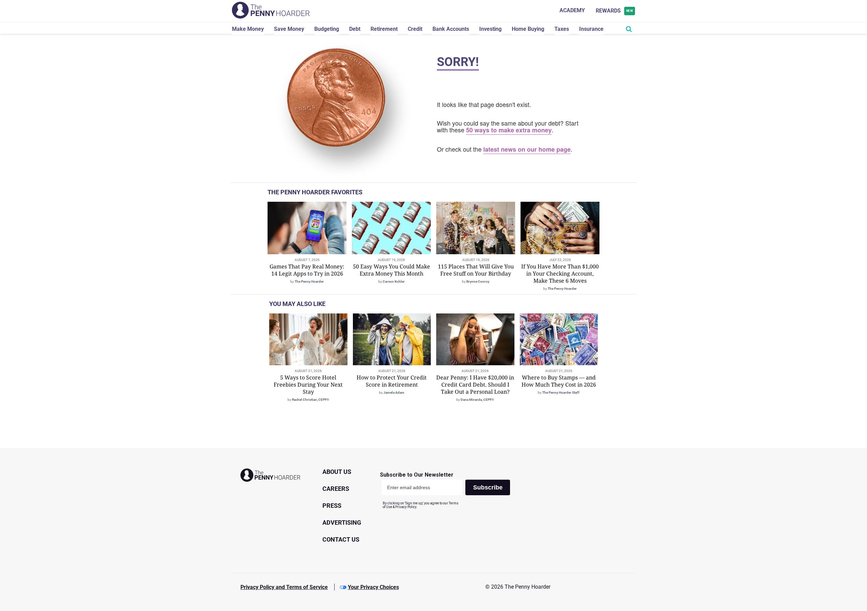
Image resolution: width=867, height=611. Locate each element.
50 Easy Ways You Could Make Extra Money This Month (391, 270)
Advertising (341, 522)
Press (331, 505)
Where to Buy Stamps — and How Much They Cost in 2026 (559, 381)
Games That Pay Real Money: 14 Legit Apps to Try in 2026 (307, 270)
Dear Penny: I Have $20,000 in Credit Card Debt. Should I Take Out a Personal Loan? (475, 384)
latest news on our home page (527, 149)
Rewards (614, 10)
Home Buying (528, 29)
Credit (415, 29)
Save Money (289, 29)
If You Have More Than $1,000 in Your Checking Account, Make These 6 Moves (560, 273)
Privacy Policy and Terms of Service (284, 587)
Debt (354, 29)
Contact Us (340, 539)
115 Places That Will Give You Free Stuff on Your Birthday (476, 270)
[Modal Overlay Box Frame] (447, 490)
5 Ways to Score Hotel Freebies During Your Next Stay (308, 384)
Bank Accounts (450, 29)
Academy (572, 10)
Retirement (384, 29)
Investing (490, 29)
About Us (336, 471)
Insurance (591, 29)
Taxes (561, 29)
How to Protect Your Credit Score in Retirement (392, 381)
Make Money (248, 29)
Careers (335, 488)
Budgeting (326, 29)
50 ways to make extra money (509, 130)
